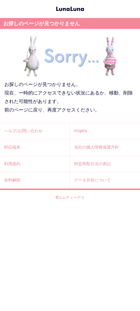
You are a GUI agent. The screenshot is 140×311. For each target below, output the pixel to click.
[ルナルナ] (70, 8)
